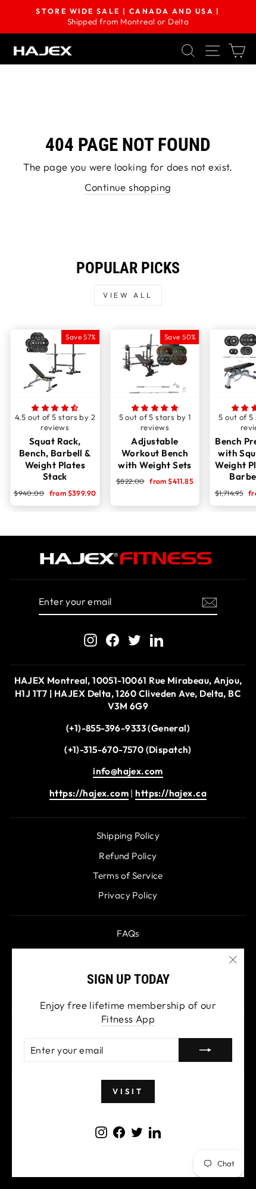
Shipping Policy (128, 835)
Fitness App (128, 1018)
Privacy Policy (128, 895)
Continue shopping (128, 187)
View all (128, 295)
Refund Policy (128, 855)
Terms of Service (128, 875)
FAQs (128, 933)
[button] (55, 407)
